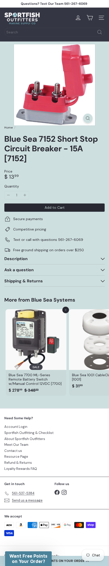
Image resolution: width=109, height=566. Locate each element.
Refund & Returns (18, 462)
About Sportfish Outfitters (24, 439)
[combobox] (54, 32)
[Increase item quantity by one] (25, 195)
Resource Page (16, 456)
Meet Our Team (16, 445)
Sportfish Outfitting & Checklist (28, 433)
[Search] (100, 32)
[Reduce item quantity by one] (8, 195)
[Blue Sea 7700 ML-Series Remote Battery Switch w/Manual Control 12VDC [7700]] (36, 352)
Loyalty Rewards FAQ (20, 469)
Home (8, 127)
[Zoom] (88, 118)
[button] (54, 561)
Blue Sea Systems (53, 300)
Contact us (13, 451)
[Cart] (90, 17)
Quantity (11, 186)
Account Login (15, 427)
